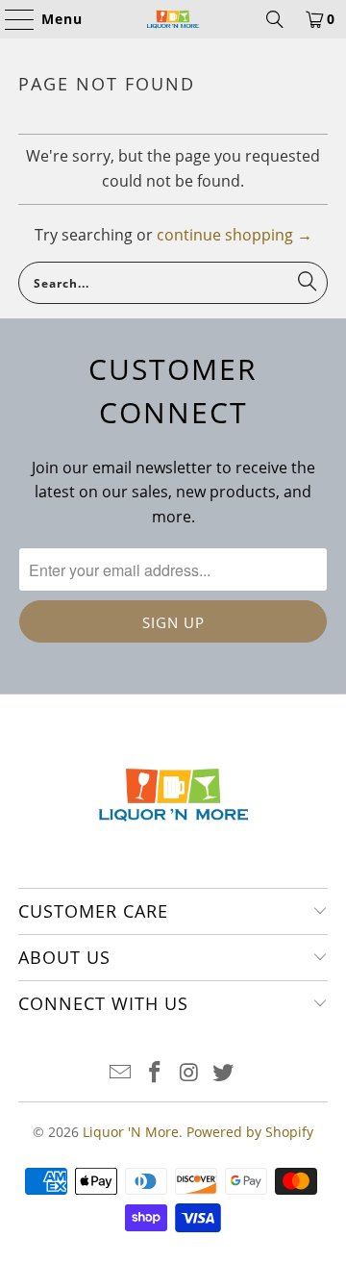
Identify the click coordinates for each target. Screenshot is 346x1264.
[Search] (275, 19)
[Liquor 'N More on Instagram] (189, 1073)
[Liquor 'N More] (173, 19)
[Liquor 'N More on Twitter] (224, 1073)
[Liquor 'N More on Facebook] (154, 1073)
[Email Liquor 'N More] (121, 1073)
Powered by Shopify (249, 1132)
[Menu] (10, 19)
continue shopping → (234, 234)
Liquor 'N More (131, 1132)
